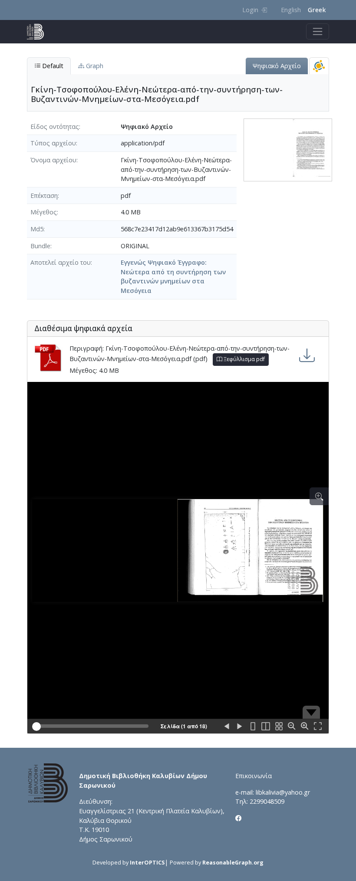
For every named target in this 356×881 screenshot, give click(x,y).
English (291, 10)
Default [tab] (51, 66)
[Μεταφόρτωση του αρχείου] (307, 355)
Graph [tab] (93, 66)
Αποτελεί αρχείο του (60, 262)
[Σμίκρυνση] (291, 726)
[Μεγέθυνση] (304, 726)
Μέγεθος (43, 212)
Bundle (40, 246)
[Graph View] (319, 65)
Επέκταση (44, 195)
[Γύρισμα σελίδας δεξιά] (239, 726)
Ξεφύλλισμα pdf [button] (243, 359)
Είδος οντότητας (54, 126)
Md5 (36, 229)
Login (250, 10)
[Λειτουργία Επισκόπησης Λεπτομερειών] (319, 496)
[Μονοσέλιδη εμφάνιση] (252, 726)
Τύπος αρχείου (53, 143)
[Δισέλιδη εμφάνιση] (265, 726)
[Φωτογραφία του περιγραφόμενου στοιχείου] (288, 149)
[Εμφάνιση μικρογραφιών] (278, 726)
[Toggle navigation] (317, 31)
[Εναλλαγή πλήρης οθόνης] (317, 726)
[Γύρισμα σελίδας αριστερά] (226, 726)
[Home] (39, 31)
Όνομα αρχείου (53, 160)
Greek (317, 10)
